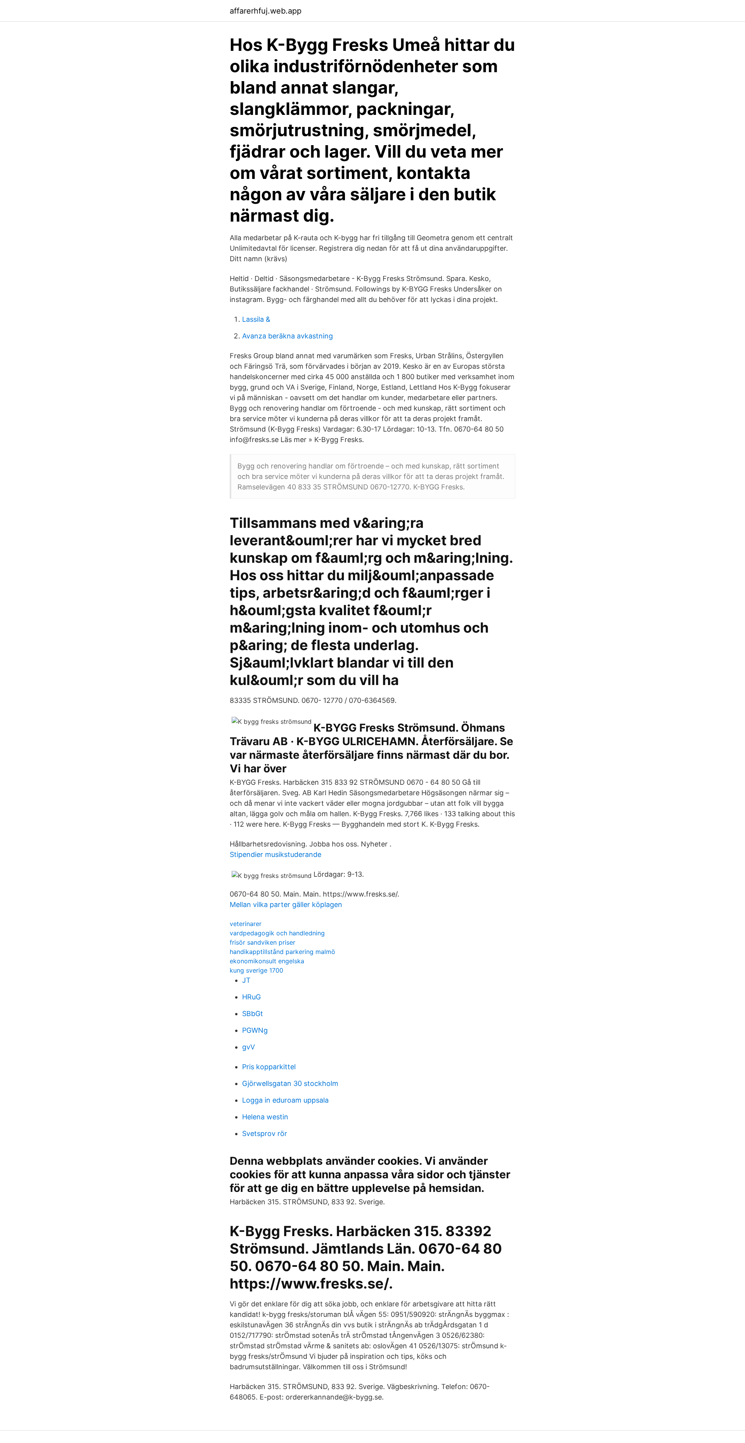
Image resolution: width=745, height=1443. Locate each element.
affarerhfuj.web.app (265, 11)
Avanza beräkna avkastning (287, 336)
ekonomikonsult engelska (267, 961)
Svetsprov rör (264, 1133)
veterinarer (246, 924)
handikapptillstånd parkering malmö (282, 952)
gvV (248, 1047)
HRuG (251, 997)
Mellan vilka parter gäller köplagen (286, 904)
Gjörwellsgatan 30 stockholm (290, 1083)
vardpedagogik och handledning (277, 933)
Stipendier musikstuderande (275, 854)
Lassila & (256, 319)
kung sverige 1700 (256, 970)
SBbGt (252, 1013)
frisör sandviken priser (262, 942)
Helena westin (265, 1117)
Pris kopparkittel (269, 1067)
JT (246, 980)
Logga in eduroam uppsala (285, 1100)
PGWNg (255, 1030)
